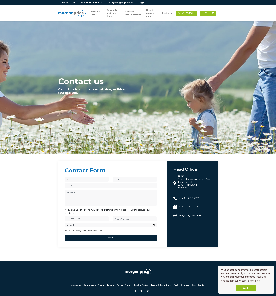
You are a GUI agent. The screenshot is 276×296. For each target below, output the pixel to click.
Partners (167, 13)
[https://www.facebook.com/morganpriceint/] (127, 291)
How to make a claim (150, 13)
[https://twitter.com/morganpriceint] (141, 291)
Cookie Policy (141, 285)
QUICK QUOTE (186, 13)
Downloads (198, 285)
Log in (142, 2)
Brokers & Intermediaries (133, 13)
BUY (207, 13)
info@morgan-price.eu (120, 2)
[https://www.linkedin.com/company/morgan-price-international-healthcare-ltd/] (148, 291)
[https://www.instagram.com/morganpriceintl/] (134, 291)
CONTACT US (68, 2)
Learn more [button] (254, 280)
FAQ (176, 285)
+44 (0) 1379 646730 (92, 2)
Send (111, 237)
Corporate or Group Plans (112, 13)
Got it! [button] (246, 288)
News (101, 285)
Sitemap (185, 285)
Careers (110, 285)
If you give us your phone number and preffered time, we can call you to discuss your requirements (107, 212)
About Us (76, 285)
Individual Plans (96, 13)
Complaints (90, 285)
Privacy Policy (124, 285)
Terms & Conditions (161, 285)
